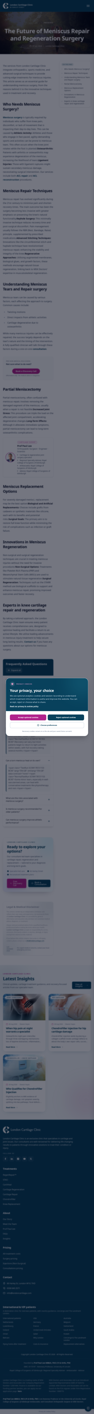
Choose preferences (48, 725)
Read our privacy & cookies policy (24, 706)
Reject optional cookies (66, 717)
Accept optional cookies (28, 717)
